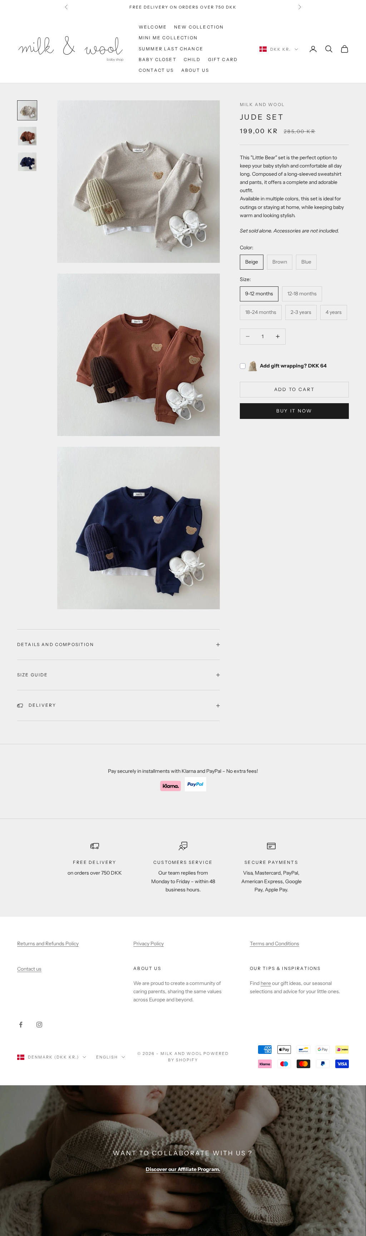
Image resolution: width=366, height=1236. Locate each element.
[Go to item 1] (27, 110)
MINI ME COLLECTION (168, 37)
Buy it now (294, 411)
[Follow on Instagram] (39, 1024)
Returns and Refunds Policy (48, 943)
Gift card (223, 59)
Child (192, 59)
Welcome (153, 27)
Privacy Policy (148, 943)
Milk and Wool (262, 104)
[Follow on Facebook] (20, 1024)
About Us (195, 70)
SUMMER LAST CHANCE (171, 48)
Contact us (156, 70)
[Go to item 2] (27, 136)
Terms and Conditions (274, 943)
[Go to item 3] (27, 162)
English (107, 1057)
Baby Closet (158, 59)
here (266, 983)
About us (147, 968)
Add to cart (294, 389)
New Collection (199, 27)
